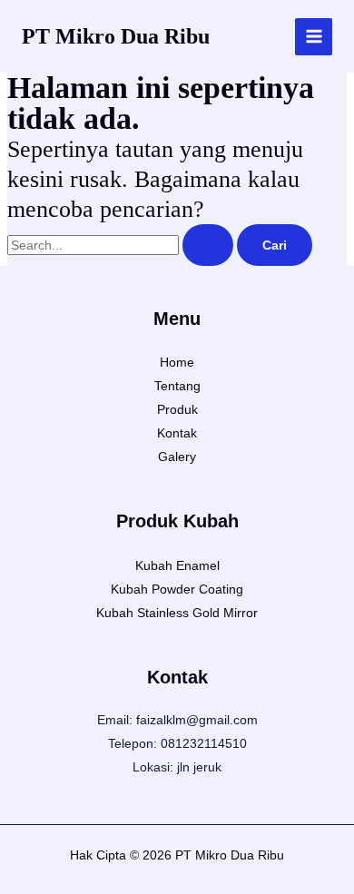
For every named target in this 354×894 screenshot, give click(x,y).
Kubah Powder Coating (177, 589)
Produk (177, 409)
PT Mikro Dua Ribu (116, 36)
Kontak (177, 433)
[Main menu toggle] (313, 36)
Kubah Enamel (177, 565)
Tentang (177, 385)
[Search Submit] (207, 245)
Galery (177, 456)
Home (177, 362)
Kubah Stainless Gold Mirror (177, 612)
